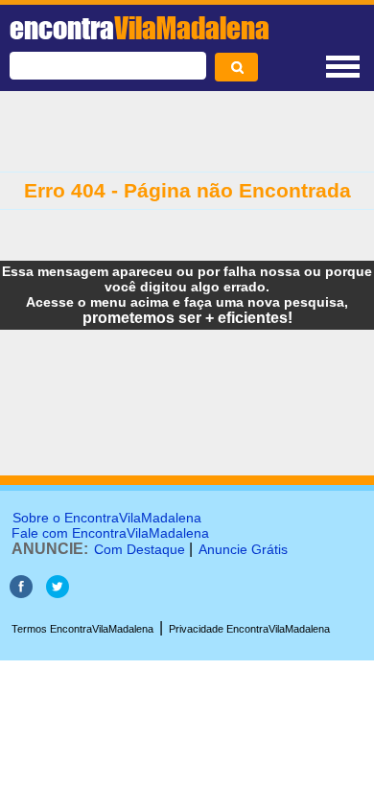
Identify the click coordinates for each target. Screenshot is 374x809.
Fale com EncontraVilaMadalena (110, 533)
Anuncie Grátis (243, 549)
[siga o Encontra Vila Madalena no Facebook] (21, 593)
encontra (139, 28)
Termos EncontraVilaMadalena (82, 629)
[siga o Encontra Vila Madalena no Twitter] (57, 593)
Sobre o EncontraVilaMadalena (106, 517)
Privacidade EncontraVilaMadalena (249, 629)
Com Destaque (139, 549)
